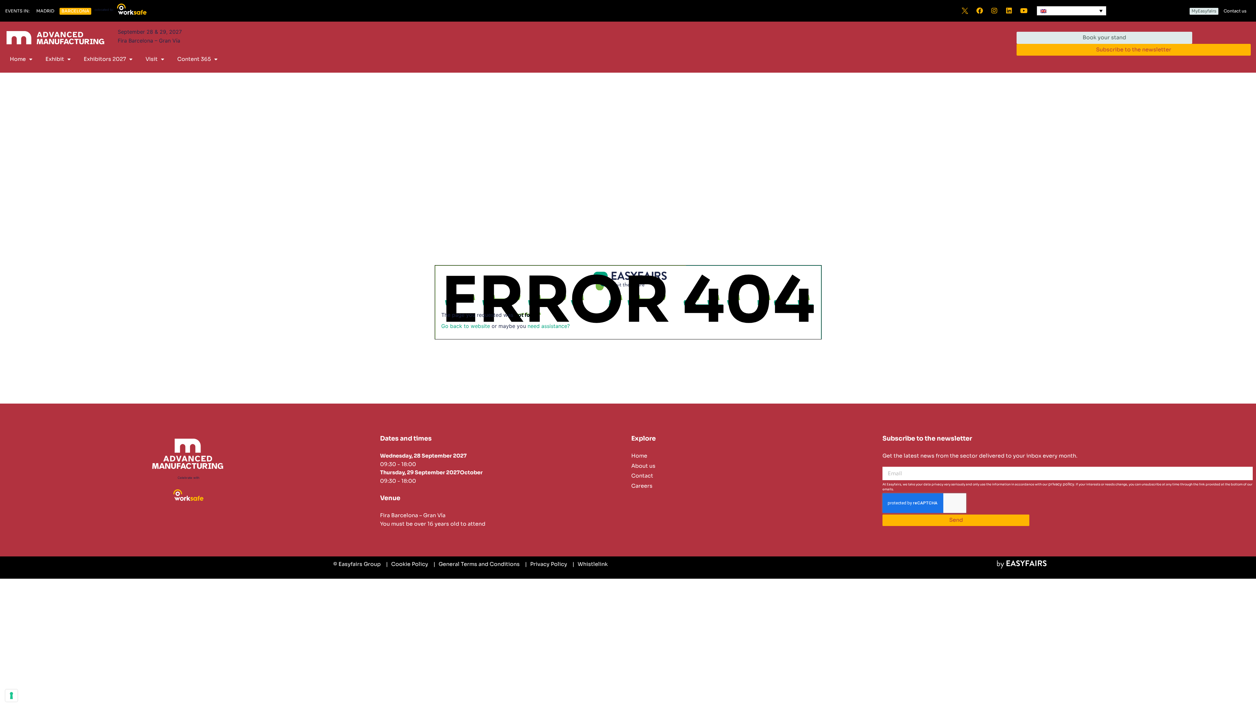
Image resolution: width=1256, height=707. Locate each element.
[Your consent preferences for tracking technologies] (11, 695)
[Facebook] (979, 10)
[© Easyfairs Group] (357, 564)
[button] (17, 11)
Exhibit (54, 59)
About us (643, 465)
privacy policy (1061, 484)
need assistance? (549, 326)
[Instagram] (994, 10)
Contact (642, 475)
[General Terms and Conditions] (476, 564)
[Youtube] (1023, 10)
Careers (642, 485)
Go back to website (465, 326)
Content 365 (194, 59)
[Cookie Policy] (407, 564)
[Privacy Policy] (546, 564)
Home (18, 59)
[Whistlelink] (590, 564)
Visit (152, 59)
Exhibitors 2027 (105, 59)
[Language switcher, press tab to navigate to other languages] (1071, 10)
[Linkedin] (1009, 10)
